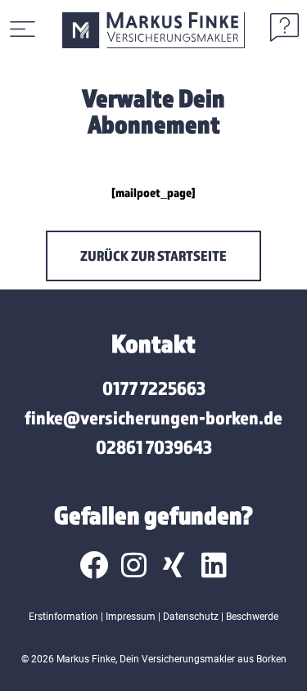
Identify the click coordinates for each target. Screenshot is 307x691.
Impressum (131, 616)
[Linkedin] (214, 565)
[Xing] (174, 565)
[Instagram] (134, 565)
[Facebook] (94, 565)
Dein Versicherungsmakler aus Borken (203, 659)
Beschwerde (252, 616)
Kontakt (153, 343)
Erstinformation (63, 616)
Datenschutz (191, 616)
